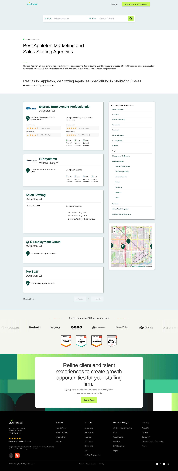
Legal (114, 151)
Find (49, 18)
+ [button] (114, 228)
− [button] (114, 231)
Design (117, 182)
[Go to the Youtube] (160, 464)
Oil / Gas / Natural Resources (121, 214)
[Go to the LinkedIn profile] (157, 464)
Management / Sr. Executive (121, 156)
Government (116, 125)
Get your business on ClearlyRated (136, 4)
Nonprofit (115, 204)
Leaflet (133, 266)
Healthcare (115, 130)
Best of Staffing (90, 66)
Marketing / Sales (118, 161)
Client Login (114, 4)
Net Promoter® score (133, 66)
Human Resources (118, 135)
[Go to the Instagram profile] (168, 464)
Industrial (115, 145)
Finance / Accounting (118, 119)
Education (115, 114)
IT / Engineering (117, 140)
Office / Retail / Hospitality (120, 209)
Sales (117, 197)
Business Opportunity (122, 171)
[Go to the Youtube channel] (164, 464)
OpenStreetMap (141, 266)
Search (131, 18)
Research (118, 192)
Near (94, 18)
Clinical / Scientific (117, 109)
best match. (48, 85)
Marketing (118, 187)
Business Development (122, 166)
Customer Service (121, 177)
